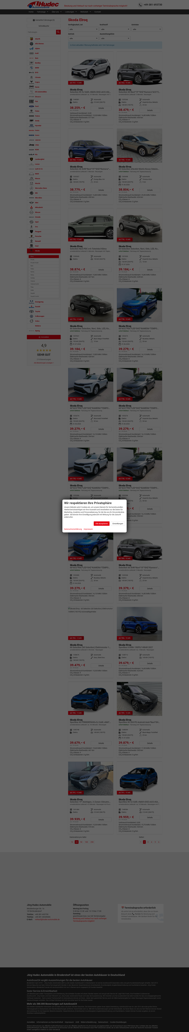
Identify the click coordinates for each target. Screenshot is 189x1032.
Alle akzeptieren (101, 524)
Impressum (88, 529)
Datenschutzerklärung (73, 529)
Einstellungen (117, 524)
